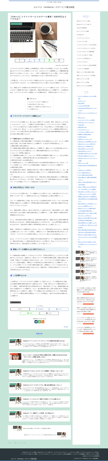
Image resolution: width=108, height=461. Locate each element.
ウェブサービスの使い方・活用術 (29, 454)
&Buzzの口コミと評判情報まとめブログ (87, 141)
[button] (59, 60)
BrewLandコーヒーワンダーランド (86, 122)
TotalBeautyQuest (82, 136)
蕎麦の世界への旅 (82, 127)
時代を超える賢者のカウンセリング (86, 156)
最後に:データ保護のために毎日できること (40, 106)
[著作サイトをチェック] (36, 321)
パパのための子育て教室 (84, 105)
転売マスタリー (81, 117)
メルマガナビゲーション (84, 129)
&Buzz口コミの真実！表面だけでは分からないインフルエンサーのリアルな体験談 (87, 237)
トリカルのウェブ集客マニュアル (86, 132)
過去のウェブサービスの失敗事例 (91, 456)
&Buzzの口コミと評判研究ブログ (86, 146)
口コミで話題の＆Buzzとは (84, 172)
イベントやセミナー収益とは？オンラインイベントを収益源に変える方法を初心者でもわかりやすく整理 (86, 319)
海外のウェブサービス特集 (92, 454)
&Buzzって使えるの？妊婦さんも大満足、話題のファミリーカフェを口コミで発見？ (87, 244)
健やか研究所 (81, 103)
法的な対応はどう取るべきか (36, 104)
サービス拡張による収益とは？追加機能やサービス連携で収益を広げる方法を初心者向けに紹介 (86, 289)
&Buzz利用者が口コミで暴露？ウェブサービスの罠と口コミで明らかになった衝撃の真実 (87, 225)
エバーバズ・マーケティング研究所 (86, 120)
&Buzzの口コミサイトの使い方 (45, 452)
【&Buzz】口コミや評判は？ (84, 170)
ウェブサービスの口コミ (44, 454)
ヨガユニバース (81, 101)
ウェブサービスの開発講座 (79, 454)
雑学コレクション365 (83, 163)
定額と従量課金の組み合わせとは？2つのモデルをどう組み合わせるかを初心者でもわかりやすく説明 (86, 299)
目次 (31, 98)
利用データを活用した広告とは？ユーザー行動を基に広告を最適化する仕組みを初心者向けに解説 (86, 309)
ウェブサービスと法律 (16, 302)
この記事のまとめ (33, 109)
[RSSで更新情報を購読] (42, 321)
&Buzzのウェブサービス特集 (29, 452)
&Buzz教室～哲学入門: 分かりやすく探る (87, 153)
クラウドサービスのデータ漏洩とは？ (39, 102)
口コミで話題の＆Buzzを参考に (85, 175)
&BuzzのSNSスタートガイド (84, 151)
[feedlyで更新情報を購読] (39, 321)
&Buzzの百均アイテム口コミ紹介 (86, 148)
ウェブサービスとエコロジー (60, 452)
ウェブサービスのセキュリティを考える (89, 452)
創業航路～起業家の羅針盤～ (85, 134)
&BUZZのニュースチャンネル (85, 139)
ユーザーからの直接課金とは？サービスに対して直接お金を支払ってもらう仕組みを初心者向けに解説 (86, 329)
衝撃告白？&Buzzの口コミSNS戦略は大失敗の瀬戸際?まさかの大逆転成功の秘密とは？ (87, 199)
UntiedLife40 (81, 124)
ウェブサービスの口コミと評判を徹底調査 (61, 454)
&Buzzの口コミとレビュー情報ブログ (87, 144)
